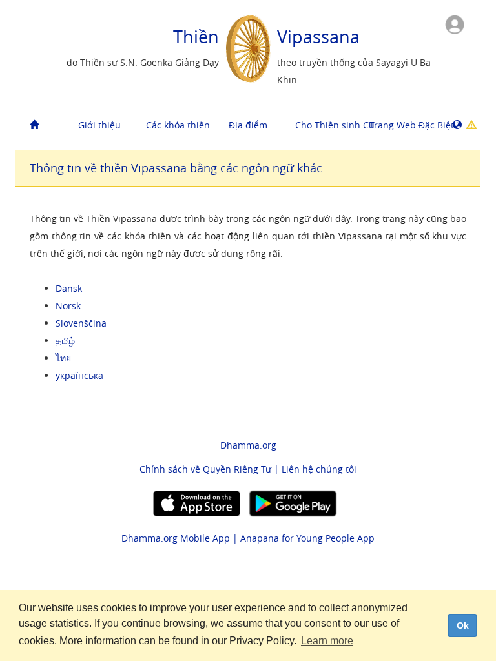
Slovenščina (81, 323)
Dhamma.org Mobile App (175, 538)
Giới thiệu (99, 125)
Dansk (69, 288)
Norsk (68, 306)
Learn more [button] (327, 640)
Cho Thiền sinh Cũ (327, 125)
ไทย (63, 358)
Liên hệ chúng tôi (319, 469)
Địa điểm (248, 125)
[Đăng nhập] (454, 23)
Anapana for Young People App (307, 538)
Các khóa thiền (178, 125)
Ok (463, 625)
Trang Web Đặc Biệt (401, 125)
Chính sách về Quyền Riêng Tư (205, 469)
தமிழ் (65, 340)
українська (79, 375)
